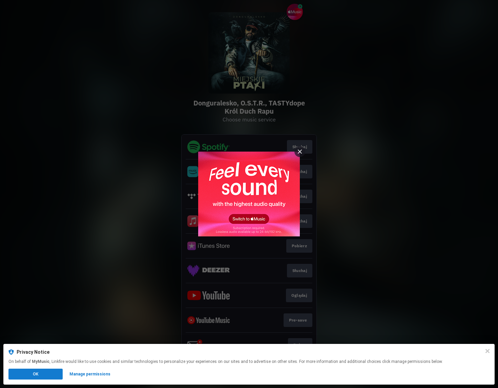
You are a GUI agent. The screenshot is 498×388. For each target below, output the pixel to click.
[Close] (487, 351)
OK (35, 374)
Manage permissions (89, 374)
